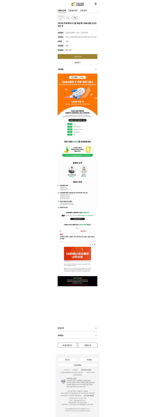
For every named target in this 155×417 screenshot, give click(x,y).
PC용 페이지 (67, 345)
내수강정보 (77, 365)
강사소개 (60, 328)
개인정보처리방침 (86, 370)
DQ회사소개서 (90, 372)
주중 (67, 17)
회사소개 (66, 370)
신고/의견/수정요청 (88, 395)
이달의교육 (62, 10)
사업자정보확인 (77, 375)
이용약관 (75, 370)
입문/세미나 (60, 17)
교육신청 (77, 56)
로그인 (67, 359)
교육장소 (60, 335)
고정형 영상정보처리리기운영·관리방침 (71, 372)
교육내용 (60, 69)
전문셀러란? (73, 10)
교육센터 (83, 10)
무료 (75, 17)
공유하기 (77, 62)
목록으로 (87, 345)
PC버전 (89, 359)
